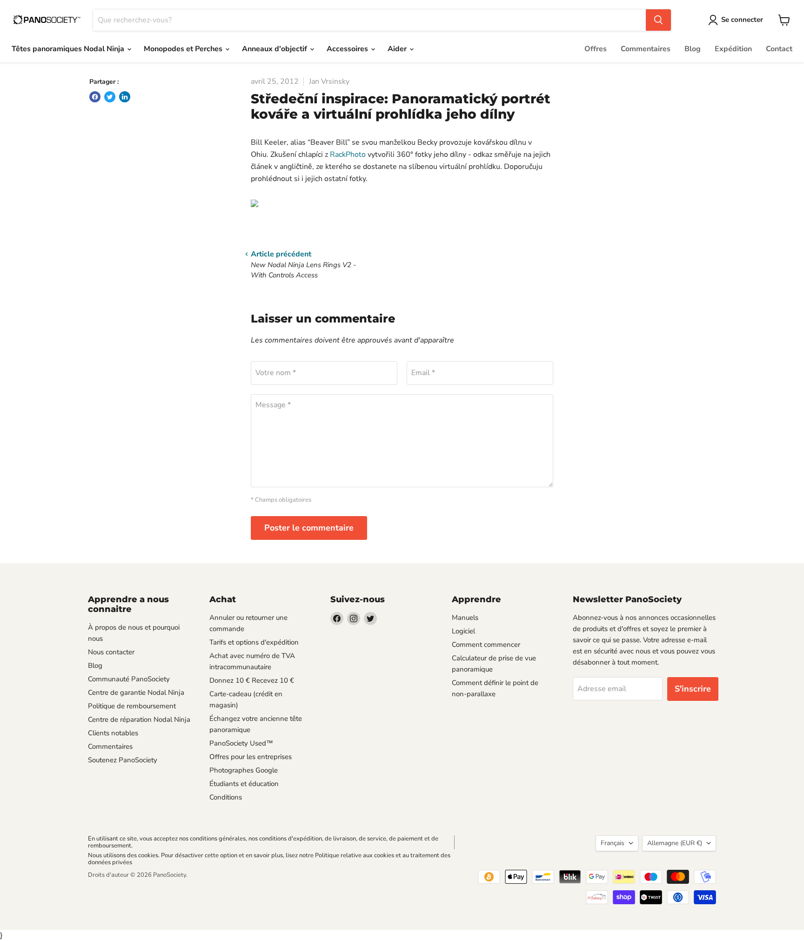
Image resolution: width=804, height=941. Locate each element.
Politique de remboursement (132, 706)
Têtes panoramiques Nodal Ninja (69, 49)
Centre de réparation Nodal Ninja (139, 719)
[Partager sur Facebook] (94, 96)
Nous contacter (111, 652)
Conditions (225, 797)
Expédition (733, 49)
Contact (779, 49)
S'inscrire (693, 688)
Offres (595, 49)
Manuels (465, 617)
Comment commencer (486, 644)
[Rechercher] (658, 20)
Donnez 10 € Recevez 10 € (251, 680)
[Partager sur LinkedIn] (124, 96)
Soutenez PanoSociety (122, 760)
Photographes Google (243, 770)
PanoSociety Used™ (241, 743)
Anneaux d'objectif (275, 49)
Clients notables (113, 733)
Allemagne (674, 843)
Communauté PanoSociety (129, 679)
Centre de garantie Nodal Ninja (136, 692)
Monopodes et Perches (184, 49)
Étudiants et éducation (244, 783)
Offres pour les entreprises (250, 756)
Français (612, 843)
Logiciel (463, 631)
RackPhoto (348, 154)
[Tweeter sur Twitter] (109, 96)
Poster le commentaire (309, 527)
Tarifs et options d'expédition (254, 642)
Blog (692, 49)
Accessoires (348, 49)
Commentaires (645, 49)
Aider (398, 49)
